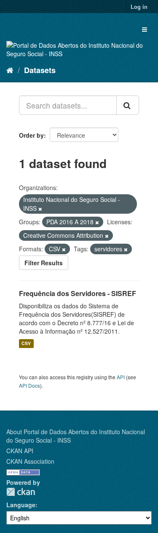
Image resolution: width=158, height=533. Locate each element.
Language (20, 504)
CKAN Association (30, 461)
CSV (26, 343)
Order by (31, 135)
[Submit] (127, 105)
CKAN (20, 491)
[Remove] (40, 208)
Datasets (40, 70)
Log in (139, 7)
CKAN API (19, 450)
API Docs (29, 385)
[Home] (9, 69)
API (121, 377)
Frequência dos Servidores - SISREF (77, 293)
